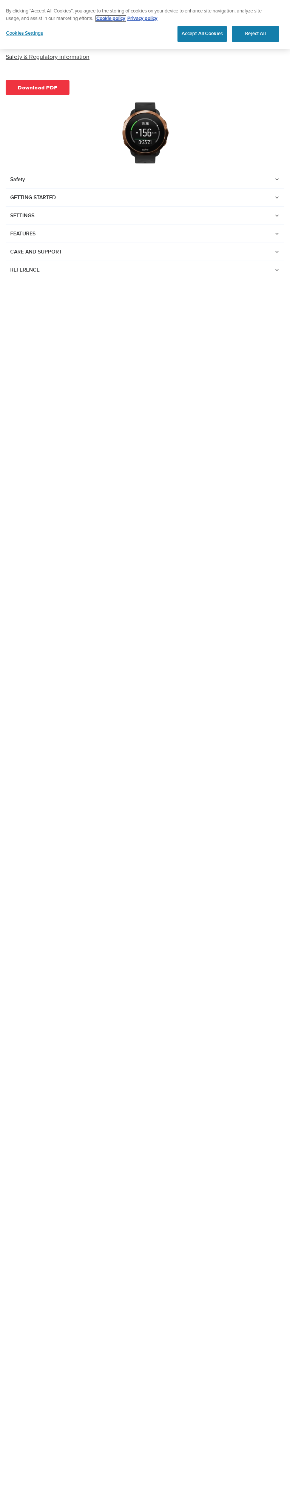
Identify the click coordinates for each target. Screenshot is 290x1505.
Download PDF (37, 87)
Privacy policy (142, 18)
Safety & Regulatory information (47, 57)
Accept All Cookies (202, 34)
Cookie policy (110, 18)
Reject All (255, 34)
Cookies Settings (24, 33)
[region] (145, 24)
